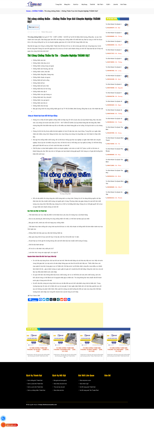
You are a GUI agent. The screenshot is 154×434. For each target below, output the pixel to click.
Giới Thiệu (123, 4)
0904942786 (110, 96)
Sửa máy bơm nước (85, 380)
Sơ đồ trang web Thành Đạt (88, 387)
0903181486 (110, 79)
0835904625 (110, 105)
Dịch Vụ (75, 4)
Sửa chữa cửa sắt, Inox (60, 383)
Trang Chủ (58, 4)
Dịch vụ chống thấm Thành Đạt (36, 390)
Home (28, 11)
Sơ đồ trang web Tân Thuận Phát (89, 390)
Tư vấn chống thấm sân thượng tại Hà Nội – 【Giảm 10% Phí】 (38, 349)
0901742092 (110, 143)
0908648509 (110, 45)
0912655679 (110, 27)
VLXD (108, 4)
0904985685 (110, 154)
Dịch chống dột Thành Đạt (35, 380)
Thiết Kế (92, 4)
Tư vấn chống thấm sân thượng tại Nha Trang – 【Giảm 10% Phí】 (91, 349)
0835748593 (110, 62)
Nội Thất (100, 4)
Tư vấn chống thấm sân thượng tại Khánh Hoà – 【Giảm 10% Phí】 (65, 349)
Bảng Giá (67, 4)
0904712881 (110, 165)
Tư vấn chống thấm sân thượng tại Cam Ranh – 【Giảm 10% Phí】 (118, 349)
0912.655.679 (11, 425)
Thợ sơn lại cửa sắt (59, 387)
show (36, 27)
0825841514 (110, 198)
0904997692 (110, 70)
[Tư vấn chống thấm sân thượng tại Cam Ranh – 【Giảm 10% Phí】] (118, 339)
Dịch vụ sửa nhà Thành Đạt (35, 383)
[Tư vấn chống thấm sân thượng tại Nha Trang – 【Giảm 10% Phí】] (91, 339)
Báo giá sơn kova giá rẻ (60, 380)
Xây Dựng (84, 4)
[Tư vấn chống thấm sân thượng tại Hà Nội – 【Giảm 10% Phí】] (38, 339)
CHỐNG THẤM (37, 11)
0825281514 (110, 176)
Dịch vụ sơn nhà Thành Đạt (35, 387)
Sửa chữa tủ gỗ (84, 383)
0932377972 (110, 53)
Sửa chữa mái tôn (59, 390)
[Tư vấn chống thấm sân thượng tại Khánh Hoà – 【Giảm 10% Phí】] (64, 339)
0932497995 (110, 133)
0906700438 (110, 113)
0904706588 (110, 88)
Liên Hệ (115, 4)
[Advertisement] (65, 316)
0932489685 (110, 36)
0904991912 (110, 122)
